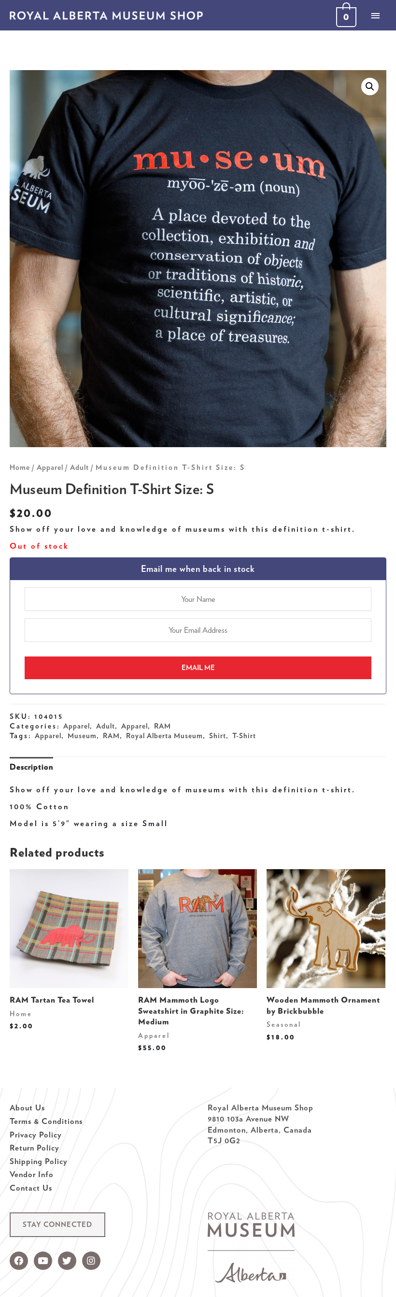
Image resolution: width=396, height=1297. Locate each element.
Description (31, 767)
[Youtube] (43, 1261)
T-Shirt (244, 735)
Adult (79, 467)
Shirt (217, 735)
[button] (57, 1224)
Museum (82, 735)
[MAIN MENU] (375, 15)
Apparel (50, 467)
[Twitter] (67, 1261)
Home (20, 467)
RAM (162, 726)
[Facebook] (19, 1261)
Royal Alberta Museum (164, 735)
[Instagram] (91, 1261)
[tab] (31, 766)
